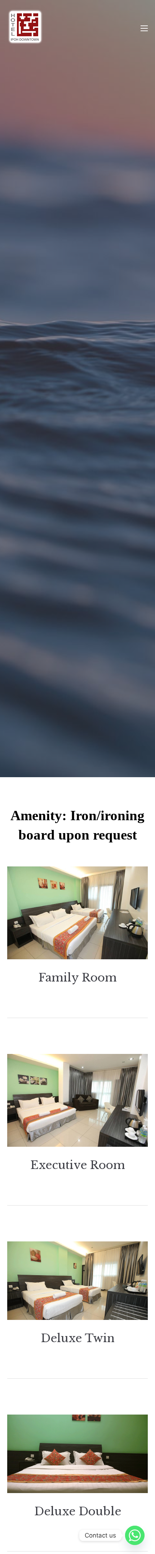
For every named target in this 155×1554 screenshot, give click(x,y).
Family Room (78, 977)
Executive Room (77, 1165)
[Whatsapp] (135, 1535)
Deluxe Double (77, 1511)
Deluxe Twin (78, 1338)
